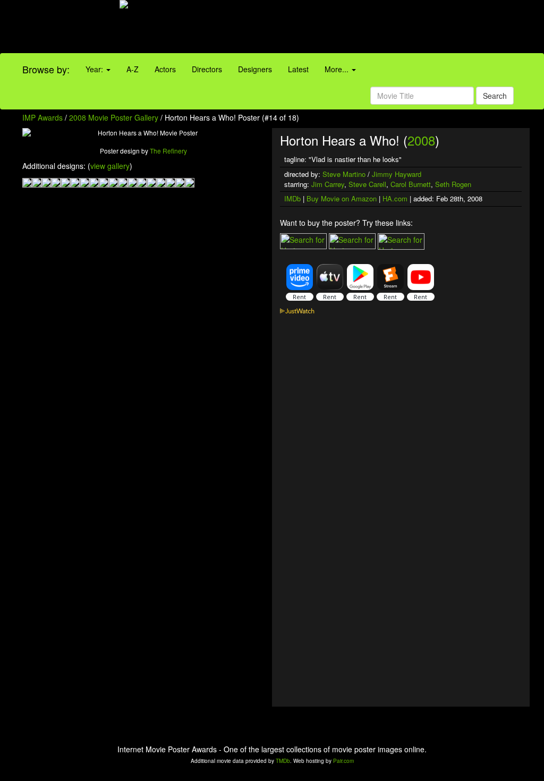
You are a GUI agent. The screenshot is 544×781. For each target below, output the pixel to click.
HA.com (394, 198)
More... (338, 69)
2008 (421, 140)
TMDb (283, 761)
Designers (255, 69)
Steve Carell (367, 184)
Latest (298, 69)
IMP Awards (42, 117)
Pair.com (343, 761)
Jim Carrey (327, 184)
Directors (207, 69)
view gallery (110, 165)
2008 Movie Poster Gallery (113, 117)
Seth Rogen (453, 184)
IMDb (292, 198)
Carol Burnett (410, 184)
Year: (95, 69)
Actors (165, 69)
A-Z (132, 69)
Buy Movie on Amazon (342, 198)
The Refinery (168, 150)
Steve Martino (344, 174)
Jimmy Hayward (396, 174)
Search (495, 95)
